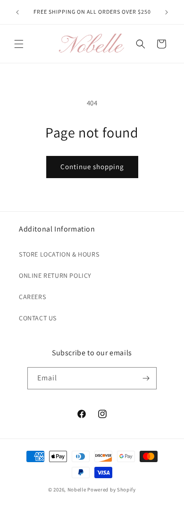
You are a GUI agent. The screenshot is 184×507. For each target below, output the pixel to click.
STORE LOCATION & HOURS (59, 254)
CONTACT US (38, 318)
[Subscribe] (145, 378)
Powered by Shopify (111, 489)
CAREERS (32, 296)
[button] (18, 44)
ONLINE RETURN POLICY (55, 275)
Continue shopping (92, 166)
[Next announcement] (166, 12)
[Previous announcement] (17, 12)
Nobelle (76, 489)
